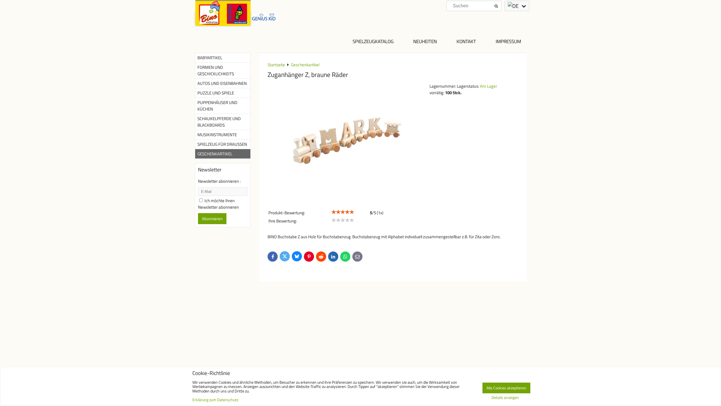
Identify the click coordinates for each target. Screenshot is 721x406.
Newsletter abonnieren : (219, 181)
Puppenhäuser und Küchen (217, 105)
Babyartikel (209, 57)
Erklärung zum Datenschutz (215, 400)
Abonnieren (212, 218)
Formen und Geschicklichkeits (215, 70)
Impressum (508, 41)
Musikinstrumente (217, 134)
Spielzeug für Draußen (222, 144)
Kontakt (466, 41)
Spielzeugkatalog (373, 41)
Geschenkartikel (214, 154)
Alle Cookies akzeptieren (506, 388)
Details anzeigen (505, 398)
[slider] (342, 212)
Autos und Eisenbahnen (222, 83)
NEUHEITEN (425, 41)
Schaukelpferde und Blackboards (219, 121)
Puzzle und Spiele (215, 93)
